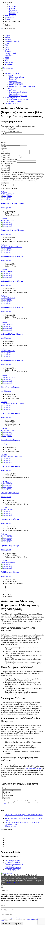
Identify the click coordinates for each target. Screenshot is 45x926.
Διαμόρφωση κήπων (16, 83)
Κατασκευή (9, 75)
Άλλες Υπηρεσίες (11, 98)
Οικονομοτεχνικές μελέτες (18, 92)
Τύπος (3, 132)
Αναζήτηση (5, 183)
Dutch (7, 49)
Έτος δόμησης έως (7, 166)
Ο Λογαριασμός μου (12, 869)
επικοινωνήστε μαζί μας (34, 768)
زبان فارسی (9, 55)
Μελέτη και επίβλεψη (16, 77)
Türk (6, 60)
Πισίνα (15, 177)
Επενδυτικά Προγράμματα (18, 96)
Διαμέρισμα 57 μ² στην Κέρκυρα (12, 230)
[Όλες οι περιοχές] (12, 790)
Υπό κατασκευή (8, 179)
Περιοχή (3, 133)
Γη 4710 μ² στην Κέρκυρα (10, 493)
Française (8, 51)
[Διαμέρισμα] (13, 130)
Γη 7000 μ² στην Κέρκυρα (10, 519)
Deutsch (7, 47)
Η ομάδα (12, 8)
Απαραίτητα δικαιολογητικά (18, 99)
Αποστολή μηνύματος (12, 923)
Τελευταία (8, 596)
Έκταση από (5, 168)
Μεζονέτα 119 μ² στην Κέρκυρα (12, 281)
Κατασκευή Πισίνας (15, 84)
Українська (9, 62)
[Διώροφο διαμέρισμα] (13, 132)
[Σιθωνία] (12, 794)
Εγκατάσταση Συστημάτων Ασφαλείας (22, 86)
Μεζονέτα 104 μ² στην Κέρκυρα (12, 256)
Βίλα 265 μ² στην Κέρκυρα (10, 413)
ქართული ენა (10, 53)
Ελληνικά (8, 37)
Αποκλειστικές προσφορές (14, 864)
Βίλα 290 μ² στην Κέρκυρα (10, 466)
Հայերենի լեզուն (12, 41)
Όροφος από (5, 155)
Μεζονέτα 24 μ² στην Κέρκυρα (11, 334)
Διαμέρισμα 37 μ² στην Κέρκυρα (12, 203)
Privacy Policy (10, 866)
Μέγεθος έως (5, 153)
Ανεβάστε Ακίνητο (11, 103)
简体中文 (8, 45)
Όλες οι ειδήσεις (10, 826)
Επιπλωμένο (39, 174)
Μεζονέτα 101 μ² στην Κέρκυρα (12, 307)
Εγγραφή (6, 798)
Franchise (12, 14)
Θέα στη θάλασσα (18, 174)
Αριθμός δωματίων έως (9, 161)
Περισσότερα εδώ (12, 882)
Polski (7, 57)
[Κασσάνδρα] (12, 792)
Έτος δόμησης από (7, 163)
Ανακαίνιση (13, 81)
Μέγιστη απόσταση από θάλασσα (12, 172)
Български (8, 43)
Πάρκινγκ (29, 174)
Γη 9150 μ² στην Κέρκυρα (10, 572)
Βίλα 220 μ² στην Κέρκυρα (10, 387)
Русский (8, 39)
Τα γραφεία (13, 10)
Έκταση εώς (5, 170)
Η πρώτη (8, 594)
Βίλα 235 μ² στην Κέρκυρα (10, 440)
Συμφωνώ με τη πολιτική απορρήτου (13, 918)
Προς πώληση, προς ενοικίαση (11, 126)
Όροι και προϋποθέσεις (13, 868)
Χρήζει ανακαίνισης (16, 181)
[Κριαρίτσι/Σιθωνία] (12, 796)
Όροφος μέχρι (5, 157)
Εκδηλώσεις (13, 12)
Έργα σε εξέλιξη (14, 94)
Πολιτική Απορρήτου (8, 803)
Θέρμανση (6, 177)
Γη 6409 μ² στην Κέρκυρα (10, 546)
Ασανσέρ (6, 174)
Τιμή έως (4, 149)
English (7, 35)
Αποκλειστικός (30, 181)
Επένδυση (8, 88)
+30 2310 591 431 (11, 16)
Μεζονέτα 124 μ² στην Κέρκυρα (12, 360)
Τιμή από (4, 146)
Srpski (7, 59)
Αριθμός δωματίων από (9, 159)
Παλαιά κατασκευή (22, 179)
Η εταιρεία (12, 6)
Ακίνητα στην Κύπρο (12, 73)
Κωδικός (4, 142)
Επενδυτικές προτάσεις (12, 862)
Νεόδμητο (39, 177)
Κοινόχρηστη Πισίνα (27, 177)
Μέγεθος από (5, 151)
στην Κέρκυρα (6, 208)
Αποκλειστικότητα (15, 101)
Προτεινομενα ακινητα (12, 860)
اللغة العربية (9, 64)
